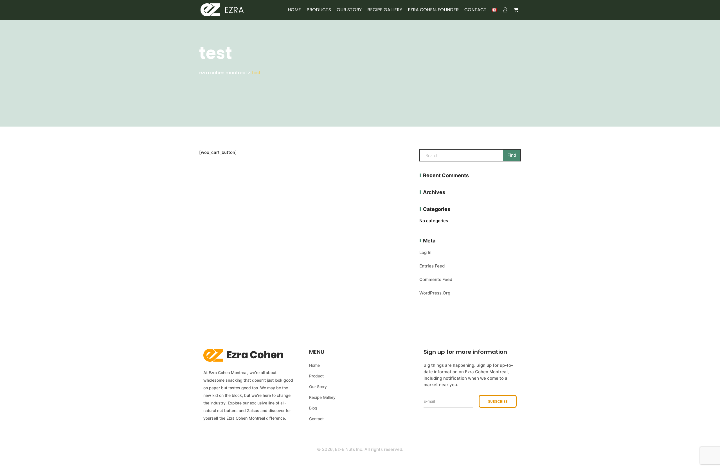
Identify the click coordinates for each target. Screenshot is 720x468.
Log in (425, 252)
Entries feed (432, 266)
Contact (475, 10)
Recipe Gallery (384, 10)
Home (294, 10)
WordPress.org (434, 293)
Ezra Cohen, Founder (433, 10)
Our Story (349, 10)
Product (316, 376)
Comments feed (435, 279)
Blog (313, 408)
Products (319, 10)
